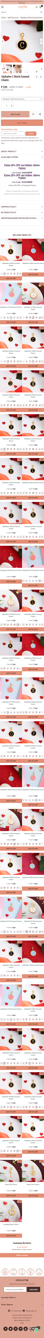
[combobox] (22, 99)
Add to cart (11, 278)
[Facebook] (5, 1329)
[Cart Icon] (40, 7)
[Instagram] (15, 1329)
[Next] (41, 41)
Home (3, 17)
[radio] (4, 273)
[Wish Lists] (33, 114)
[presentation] (20, 274)
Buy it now (22, 123)
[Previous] (2, 41)
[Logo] (22, 6)
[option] (22, 2)
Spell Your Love (13, 17)
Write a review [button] (22, 1255)
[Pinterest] (20, 1329)
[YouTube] (25, 1329)
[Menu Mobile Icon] (2, 7)
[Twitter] (10, 1329)
